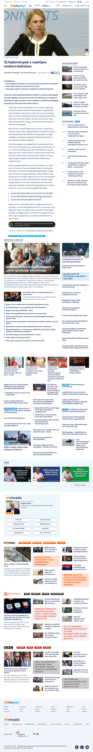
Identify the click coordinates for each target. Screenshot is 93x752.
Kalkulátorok (57, 594)
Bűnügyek (54, 709)
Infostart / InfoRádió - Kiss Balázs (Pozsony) (20, 73)
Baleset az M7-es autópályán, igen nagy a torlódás (74, 276)
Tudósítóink (20, 231)
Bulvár (53, 707)
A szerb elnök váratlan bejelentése (75, 315)
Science (47, 647)
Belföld (6, 707)
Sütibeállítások (28, 748)
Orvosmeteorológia (55, 724)
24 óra (31, 6)
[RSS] (77, 747)
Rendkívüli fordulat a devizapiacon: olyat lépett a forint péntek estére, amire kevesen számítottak (45, 614)
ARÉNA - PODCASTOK (81, 5)
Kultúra (22, 709)
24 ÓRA (77, 121)
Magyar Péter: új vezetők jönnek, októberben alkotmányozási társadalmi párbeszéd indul (16, 386)
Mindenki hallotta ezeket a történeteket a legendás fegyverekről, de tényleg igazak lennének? (75, 580)
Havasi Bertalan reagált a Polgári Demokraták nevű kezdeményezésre (47, 422)
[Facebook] (82, 747)
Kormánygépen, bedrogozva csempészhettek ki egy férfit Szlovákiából (32, 84)
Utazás (45, 594)
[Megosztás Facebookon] (52, 73)
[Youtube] (87, 747)
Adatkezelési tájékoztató (52, 746)
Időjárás (84, 711)
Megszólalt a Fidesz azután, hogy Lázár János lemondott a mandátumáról (47, 410)
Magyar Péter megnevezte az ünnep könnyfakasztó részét (27, 304)
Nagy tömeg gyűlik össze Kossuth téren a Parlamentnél (26, 314)
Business (21, 647)
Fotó (83, 707)
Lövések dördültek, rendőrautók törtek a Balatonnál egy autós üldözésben (74, 331)
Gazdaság (6, 711)
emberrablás (40, 236)
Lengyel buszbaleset (46, 6)
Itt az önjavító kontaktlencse (14, 418)
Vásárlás (36, 594)
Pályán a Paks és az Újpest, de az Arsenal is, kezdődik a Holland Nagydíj (17, 410)
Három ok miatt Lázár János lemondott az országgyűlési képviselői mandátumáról (43, 402)
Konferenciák (49, 543)
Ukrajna (38, 5)
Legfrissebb (70, 707)
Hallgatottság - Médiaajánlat (26, 746)
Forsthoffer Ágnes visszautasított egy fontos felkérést (26, 307)
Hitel (27, 594)
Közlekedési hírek (29, 724)
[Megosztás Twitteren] (55, 73)
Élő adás (19, 520)
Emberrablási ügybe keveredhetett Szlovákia (22, 86)
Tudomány (23, 707)
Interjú (37, 709)
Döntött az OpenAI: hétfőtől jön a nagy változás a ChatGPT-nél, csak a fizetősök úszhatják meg (17, 617)
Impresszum (40, 746)
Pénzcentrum (25, 543)
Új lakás (61, 543)
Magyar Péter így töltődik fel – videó (19, 310)
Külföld (6, 709)
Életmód (37, 711)
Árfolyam (37, 543)
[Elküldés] (58, 73)
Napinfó (53, 711)
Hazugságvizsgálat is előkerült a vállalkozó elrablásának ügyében (30, 89)
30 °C (87, 1)
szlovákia (12, 236)
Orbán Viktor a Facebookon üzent (18, 338)
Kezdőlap (12, 231)
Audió (68, 709)
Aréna (87, 724)
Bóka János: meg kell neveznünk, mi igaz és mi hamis (25, 341)
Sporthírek (67, 724)
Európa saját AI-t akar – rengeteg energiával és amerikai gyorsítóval (72, 259)
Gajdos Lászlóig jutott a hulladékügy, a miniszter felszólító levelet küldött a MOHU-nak (75, 402)
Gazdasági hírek (77, 724)
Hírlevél (84, 709)
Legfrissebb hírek (17, 724)
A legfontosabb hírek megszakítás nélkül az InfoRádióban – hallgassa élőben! (77, 370)
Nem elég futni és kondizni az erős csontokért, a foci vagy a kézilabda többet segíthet (34, 371)
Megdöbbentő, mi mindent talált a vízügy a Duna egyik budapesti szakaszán (16, 447)
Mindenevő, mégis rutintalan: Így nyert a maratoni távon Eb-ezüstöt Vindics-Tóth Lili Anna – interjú (12, 371)
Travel (38, 647)
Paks (58, 5)
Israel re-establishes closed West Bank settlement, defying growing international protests (46, 667)
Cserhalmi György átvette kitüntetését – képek (23, 335)
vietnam (21, 236)
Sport (30, 647)
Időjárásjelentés (42, 724)
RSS (22, 748)
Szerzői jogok (16, 748)
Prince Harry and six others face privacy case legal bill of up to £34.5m (15, 671)
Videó (68, 711)
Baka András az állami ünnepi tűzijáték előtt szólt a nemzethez (29, 327)
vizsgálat (30, 236)
